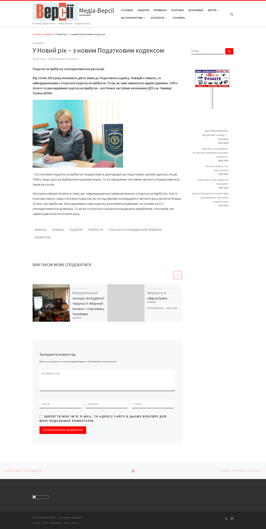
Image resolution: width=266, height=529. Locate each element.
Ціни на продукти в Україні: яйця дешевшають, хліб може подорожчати (210, 197)
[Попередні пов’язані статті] (169, 275)
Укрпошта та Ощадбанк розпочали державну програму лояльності (210, 152)
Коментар (50, 373)
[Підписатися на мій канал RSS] (226, 518)
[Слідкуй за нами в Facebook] (232, 518)
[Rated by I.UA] (40, 497)
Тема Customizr (72, 523)
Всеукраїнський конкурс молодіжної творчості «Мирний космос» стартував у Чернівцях (88, 303)
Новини (48, 34)
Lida (42, 59)
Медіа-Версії (49, 517)
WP (46, 523)
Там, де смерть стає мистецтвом (217, 168)
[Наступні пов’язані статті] (178, 275)
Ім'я (45, 404)
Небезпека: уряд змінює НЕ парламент (212, 181)
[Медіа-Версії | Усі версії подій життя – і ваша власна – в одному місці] (55, 11)
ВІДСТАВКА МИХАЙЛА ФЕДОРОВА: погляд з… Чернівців (215, 134)
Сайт (137, 404)
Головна (37, 34)
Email (93, 404)
